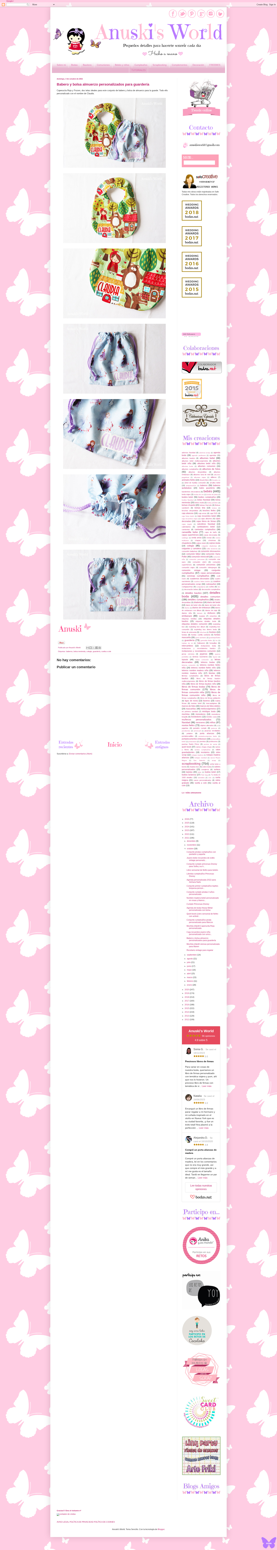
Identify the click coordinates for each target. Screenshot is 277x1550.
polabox (190, 733)
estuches (213, 616)
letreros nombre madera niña (195, 670)
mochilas (186, 714)
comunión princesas (197, 559)
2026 (187, 819)
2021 (187, 838)
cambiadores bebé (206, 527)
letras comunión (202, 660)
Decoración (198, 65)
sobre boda (206, 767)
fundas (184, 635)
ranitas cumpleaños (202, 750)
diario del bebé (213, 602)
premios (203, 741)
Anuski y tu (216, 480)
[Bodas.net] (201, 1198)
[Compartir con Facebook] (96, 647)
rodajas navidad (200, 758)
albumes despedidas (197, 472)
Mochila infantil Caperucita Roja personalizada (200, 927)
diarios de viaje (211, 610)
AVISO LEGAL (63, 1522)
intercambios (187, 646)
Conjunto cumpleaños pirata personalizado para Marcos (200, 921)
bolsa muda (199, 503)
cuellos (211, 587)
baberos (69, 651)
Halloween (201, 643)
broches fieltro (209, 510)
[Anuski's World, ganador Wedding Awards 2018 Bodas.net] (192, 220)
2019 (187, 993)
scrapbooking (191, 763)
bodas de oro (199, 494)
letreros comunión (189, 665)
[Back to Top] (268, 1543)
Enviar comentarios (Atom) (80, 754)
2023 (187, 830)
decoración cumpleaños (211, 589)
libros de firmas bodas (193, 686)
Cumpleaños (140, 65)
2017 (187, 1001)
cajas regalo (187, 524)
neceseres (200, 722)
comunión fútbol (193, 554)
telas (199, 772)
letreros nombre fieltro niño (203, 668)
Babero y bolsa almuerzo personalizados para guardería (201, 939)
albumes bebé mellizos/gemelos (195, 461)
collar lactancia (212, 549)
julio (189, 962)
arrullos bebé (215, 483)
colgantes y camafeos (191, 548)
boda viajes (186, 494)
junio (189, 966)
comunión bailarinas (189, 551)
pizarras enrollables (212, 731)
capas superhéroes (190, 535)
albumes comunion (206, 466)
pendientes (186, 731)
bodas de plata (212, 494)
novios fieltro (188, 725)
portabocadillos (187, 736)
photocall (197, 731)
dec (219, 587)
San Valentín (199, 760)
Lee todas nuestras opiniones (201, 1187)
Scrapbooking (160, 65)
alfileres (214, 477)
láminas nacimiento (200, 657)
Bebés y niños (122, 65)
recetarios (205, 752)
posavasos (193, 741)
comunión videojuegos (208, 567)
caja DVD (213, 513)
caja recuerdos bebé (206, 516)
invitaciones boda (208, 646)
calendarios (186, 527)
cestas (209, 538)
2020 (187, 989)
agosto (190, 959)
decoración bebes (191, 589)
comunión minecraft (200, 557)
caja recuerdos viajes (190, 519)
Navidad (186, 722)
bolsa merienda (79, 651)
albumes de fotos (211, 469)
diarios (187, 608)
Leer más (206, 1086)
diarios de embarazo (201, 608)
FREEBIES (214, 65)
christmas (212, 540)
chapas (198, 540)
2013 (187, 1016)
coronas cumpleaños (198, 576)
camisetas (186, 529)
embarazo (187, 616)
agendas (213, 455)
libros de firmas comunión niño (201, 693)
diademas (198, 602)
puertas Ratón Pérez (190, 744)
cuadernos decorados (200, 579)
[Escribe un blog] (90, 647)
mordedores (196, 717)
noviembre (192, 845)
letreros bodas (208, 662)
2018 (187, 997)
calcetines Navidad (206, 524)
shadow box (194, 767)
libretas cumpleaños (190, 676)
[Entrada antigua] (157, 749)
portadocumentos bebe (208, 736)
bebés (208, 491)
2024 (187, 827)
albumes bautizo (188, 458)
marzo (190, 977)
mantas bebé (196, 703)
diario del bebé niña (193, 605)
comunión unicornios (206, 565)
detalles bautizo (193, 593)
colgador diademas (209, 546)
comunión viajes (188, 567)
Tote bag (204, 775)
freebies (212, 632)
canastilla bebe (190, 532)
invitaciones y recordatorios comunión (199, 651)
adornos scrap (204, 453)
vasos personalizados (202, 780)
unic (209, 777)
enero (190, 985)
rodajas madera (197, 755)
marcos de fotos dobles (210, 706)
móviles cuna (211, 717)
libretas (212, 673)
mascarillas (191, 709)
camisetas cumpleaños (205, 529)
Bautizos (87, 65)
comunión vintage (191, 570)
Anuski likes (204, 480)
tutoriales (201, 777)
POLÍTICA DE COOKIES (104, 1522)
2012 (187, 1019)
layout (215, 657)
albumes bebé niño (206, 463)
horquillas (213, 643)
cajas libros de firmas (206, 521)
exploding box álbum (197, 627)
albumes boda (187, 466)
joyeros (203, 654)
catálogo (185, 538)
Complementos (179, 65)
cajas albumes (206, 519)
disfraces (211, 613)
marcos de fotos (189, 706)
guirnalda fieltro (206, 640)
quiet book (186, 747)
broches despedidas (190, 511)
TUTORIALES (138, 70)
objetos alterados (207, 725)
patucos (214, 728)
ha (217, 640)
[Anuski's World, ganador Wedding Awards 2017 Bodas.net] (192, 245)
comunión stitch (199, 562)
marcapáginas (211, 703)
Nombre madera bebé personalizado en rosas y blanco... (203, 899)
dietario (199, 613)
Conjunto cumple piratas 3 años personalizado (200, 893)
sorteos (217, 769)
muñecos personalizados (196, 719)
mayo (189, 970)
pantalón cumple (199, 728)
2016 (187, 1005)
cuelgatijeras (201, 587)
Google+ (10, 1)
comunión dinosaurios (210, 551)
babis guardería (207, 488)
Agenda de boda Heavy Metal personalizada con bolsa (200, 909)
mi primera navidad (190, 711)
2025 (187, 823)
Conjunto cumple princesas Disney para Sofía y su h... (202, 865)
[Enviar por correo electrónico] (87, 647)
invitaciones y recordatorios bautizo (198, 648)
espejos (202, 616)
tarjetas (189, 772)
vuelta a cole (106, 651)
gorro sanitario (200, 637)
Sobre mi (61, 65)
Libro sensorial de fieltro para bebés (202, 870)
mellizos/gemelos (208, 709)
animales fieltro (188, 480)
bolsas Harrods (206, 505)
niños (212, 722)
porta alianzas (207, 733)
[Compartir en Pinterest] (99, 647)
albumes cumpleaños (190, 469)
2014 (187, 1012)
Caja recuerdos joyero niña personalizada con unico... (199, 933)
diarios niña (187, 613)
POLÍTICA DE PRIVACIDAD (81, 1522)
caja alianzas (187, 513)
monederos (201, 714)
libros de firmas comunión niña (201, 691)
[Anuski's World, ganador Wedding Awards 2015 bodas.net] (192, 297)
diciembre (191, 841)
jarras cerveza (188, 654)
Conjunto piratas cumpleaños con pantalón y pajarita (201, 853)
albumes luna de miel (201, 474)
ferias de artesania (189, 632)
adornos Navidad (188, 453)
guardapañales (214, 637)
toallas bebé (210, 772)
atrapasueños (191, 485)
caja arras (202, 513)
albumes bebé (207, 458)
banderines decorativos (191, 492)
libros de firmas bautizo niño (203, 684)
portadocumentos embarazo (194, 739)
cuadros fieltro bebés (202, 581)
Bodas (74, 65)
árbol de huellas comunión (195, 483)
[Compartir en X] (93, 647)
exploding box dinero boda (205, 629)
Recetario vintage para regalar (200, 950)
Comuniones (103, 65)
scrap (214, 760)
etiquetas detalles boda (206, 621)
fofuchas (203, 632)
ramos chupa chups (204, 747)
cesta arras (196, 538)
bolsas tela (200, 508)
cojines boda (214, 543)
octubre (190, 848)
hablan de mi (187, 643)
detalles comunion (210, 596)
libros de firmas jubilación (210, 698)
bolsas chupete (188, 505)
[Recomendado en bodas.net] (192, 398)
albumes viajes (200, 477)
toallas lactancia (189, 775)
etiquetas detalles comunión (194, 624)
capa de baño (211, 532)
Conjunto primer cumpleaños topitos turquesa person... (202, 887)
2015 (187, 1008)
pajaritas (185, 728)
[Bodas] (202, 373)
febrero (190, 981)
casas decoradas (210, 535)
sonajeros (205, 769)
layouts (185, 659)
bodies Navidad (188, 500)
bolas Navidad (203, 500)
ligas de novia (191, 701)
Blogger (161, 1529)
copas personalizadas (210, 573)
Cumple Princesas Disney (198, 904)
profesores (213, 741)
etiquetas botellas (189, 619)
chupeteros (187, 543)
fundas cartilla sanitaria (200, 635)
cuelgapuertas (187, 587)
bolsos (214, 508)
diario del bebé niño (212, 605)
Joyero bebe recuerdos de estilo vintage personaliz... (201, 859)
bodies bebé (187, 497)
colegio (89, 651)
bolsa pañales (212, 503)
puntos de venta (210, 744)
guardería (96, 651)
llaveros (206, 701)
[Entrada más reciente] (71, 749)
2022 (187, 834)
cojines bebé (201, 543)
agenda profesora (199, 455)
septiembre (192, 955)
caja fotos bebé (188, 516)
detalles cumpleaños (198, 599)
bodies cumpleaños (207, 497)
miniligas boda (209, 711)
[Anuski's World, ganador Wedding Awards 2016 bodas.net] (192, 271)
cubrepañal (211, 584)
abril (189, 973)
